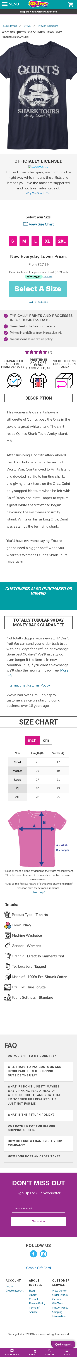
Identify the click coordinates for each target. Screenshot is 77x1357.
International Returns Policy (28, 685)
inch (32, 740)
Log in (9, 1286)
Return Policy (60, 1308)
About (33, 1295)
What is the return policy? (31, 1114)
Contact (33, 1299)
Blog (32, 1291)
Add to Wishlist (38, 302)
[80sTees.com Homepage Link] (38, 7)
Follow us (38, 1245)
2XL (62, 241)
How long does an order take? (34, 1156)
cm (46, 740)
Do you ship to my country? (32, 1056)
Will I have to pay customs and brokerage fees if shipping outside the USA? (34, 1071)
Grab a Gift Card (38, 1267)
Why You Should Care (38, 193)
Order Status (60, 1295)
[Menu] (5, 5)
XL (47, 241)
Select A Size (38, 288)
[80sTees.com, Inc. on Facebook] (33, 1254)
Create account (14, 1291)
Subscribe (38, 1221)
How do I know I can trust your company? (35, 1143)
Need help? (38, 892)
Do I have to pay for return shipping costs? (31, 1128)
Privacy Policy (37, 1303)
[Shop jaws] (38, 167)
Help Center (59, 1291)
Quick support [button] (63, 1344)
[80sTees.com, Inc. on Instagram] (43, 1254)
